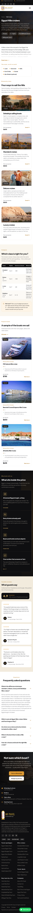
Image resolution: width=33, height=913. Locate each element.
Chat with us (26, 909)
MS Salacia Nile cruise (10, 364)
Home (3, 17)
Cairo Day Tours (5, 881)
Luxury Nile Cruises (22, 851)
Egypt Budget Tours (6, 851)
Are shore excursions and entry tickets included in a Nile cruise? (13, 728)
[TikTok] (8, 4)
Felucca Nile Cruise (22, 862)
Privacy (3, 907)
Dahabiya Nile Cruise (22, 854)
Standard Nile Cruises (23, 845)
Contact (13, 907)
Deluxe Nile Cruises (22, 848)
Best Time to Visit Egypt (23, 889)
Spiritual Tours (5, 868)
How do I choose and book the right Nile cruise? (14, 744)
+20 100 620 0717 (20, 0)
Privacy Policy (21, 895)
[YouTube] (11, 4)
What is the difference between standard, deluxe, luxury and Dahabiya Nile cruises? (13, 688)
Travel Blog (20, 886)
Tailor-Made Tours (22, 874)
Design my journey (16, 778)
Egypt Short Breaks (6, 854)
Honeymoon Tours (6, 859)
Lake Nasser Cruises (22, 859)
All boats (3, 334)
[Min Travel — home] (7, 8)
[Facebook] (2, 4)
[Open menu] (30, 8)
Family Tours (4, 857)
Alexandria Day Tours (6, 889)
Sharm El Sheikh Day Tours (8, 895)
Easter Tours (4, 865)
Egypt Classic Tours (6, 845)
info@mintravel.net (8, 0)
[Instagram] (5, 4)
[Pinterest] (14, 4)
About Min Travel (21, 881)
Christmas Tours (5, 862)
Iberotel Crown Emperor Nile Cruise (15, 407)
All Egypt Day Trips (6, 898)
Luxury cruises (9, 225)
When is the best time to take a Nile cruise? (12, 736)
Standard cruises (10, 152)
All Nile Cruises (21, 865)
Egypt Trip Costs (21, 892)
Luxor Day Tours (5, 884)
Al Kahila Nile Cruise (9, 451)
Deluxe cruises (9, 188)
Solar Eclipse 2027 (6, 871)
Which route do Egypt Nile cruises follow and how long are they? (14, 720)
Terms (8, 907)
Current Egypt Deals (22, 872)
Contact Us (20, 884)
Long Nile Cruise (21, 857)
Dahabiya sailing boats (12, 113)
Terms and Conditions (23, 898)
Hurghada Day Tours (6, 892)
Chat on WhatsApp (16, 773)
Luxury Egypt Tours (6, 848)
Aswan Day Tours (5, 886)
